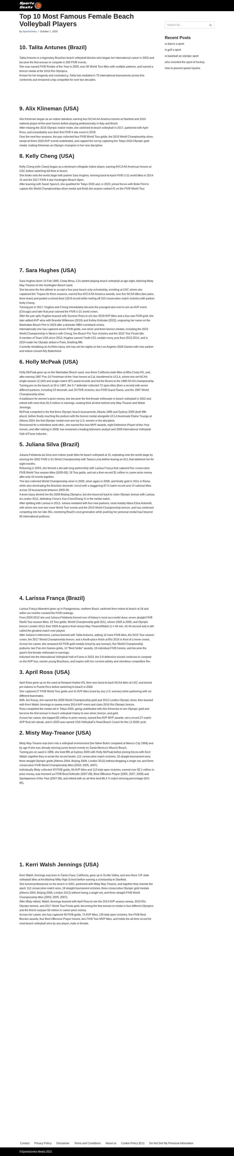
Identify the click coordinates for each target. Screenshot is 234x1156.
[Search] (211, 25)
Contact (24, 1143)
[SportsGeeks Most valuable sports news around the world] (30, 5)
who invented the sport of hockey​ (185, 62)
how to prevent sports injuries (182, 68)
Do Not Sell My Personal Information (171, 1143)
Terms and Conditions (87, 1143)
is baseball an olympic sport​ (182, 55)
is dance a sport (174, 43)
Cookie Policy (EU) (132, 1143)
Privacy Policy (43, 1143)
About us (111, 1143)
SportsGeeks (30, 31)
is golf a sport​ (173, 49)
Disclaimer (62, 1143)
